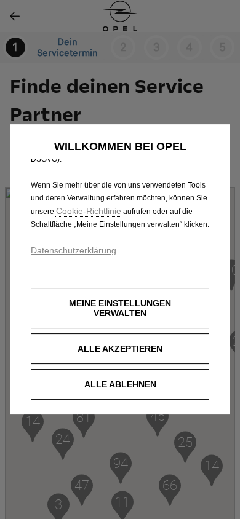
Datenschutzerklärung (73, 250)
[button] (120, 308)
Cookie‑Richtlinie (88, 211)
